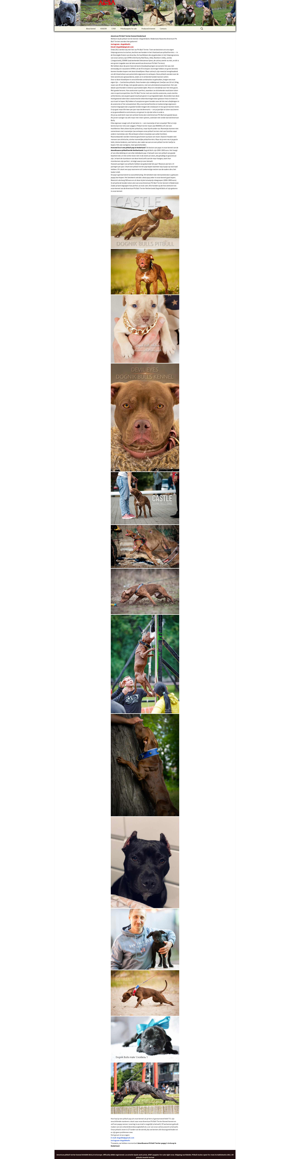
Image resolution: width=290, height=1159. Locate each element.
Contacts (163, 29)
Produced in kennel (148, 29)
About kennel (90, 29)
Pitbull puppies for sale (128, 29)
